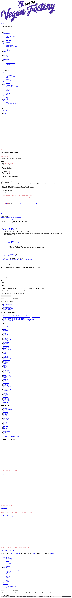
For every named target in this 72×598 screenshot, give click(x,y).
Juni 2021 (5, 332)
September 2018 (7, 349)
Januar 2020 (6, 338)
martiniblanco (11, 228)
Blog (7, 61)
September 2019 (7, 342)
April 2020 (5, 337)
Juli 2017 (5, 363)
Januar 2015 (6, 399)
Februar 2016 (6, 383)
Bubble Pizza (6, 305)
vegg (70, 203)
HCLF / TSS (6, 419)
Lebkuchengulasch (7, 307)
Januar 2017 (6, 371)
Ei (22, 203)
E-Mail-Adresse (4, 282)
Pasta (7, 38)
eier (24, 203)
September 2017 (7, 361)
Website (2, 285)
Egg (21, 203)
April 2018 (5, 352)
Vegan (67, 203)
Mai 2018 (5, 351)
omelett (54, 203)
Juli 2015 (5, 392)
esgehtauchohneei (32, 203)
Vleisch (8, 54)
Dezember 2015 (6, 385)
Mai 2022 (5, 328)
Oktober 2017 (6, 360)
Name (2, 280)
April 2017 (5, 367)
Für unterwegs (9, 45)
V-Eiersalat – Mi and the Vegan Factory (12, 320)
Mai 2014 (5, 402)
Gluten (7, 57)
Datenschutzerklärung (11, 63)
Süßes (4, 41)
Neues (4, 32)
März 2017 (5, 369)
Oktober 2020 (6, 335)
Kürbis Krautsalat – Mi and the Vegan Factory (13, 318)
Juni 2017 (5, 365)
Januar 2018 (6, 356)
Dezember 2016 (6, 372)
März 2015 (5, 397)
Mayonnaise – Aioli (29, 319)
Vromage (8, 52)
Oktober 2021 (6, 329)
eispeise (26, 203)
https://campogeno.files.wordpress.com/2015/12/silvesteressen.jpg (17, 259)
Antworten (5, 236)
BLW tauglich (6, 410)
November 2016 (7, 374)
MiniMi (12, 241)
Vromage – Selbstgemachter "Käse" (11, 436)
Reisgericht (8, 40)
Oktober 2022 (6, 326)
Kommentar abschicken (6, 295)
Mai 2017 (5, 366)
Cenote (34, 553)
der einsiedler (11, 254)
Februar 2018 (6, 355)
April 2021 (5, 334)
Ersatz (4, 51)
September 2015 (7, 389)
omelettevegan (63, 203)
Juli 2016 (5, 377)
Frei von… (5, 55)
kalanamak (42, 203)
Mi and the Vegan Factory (6, 23)
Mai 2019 (5, 343)
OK (50, 596)
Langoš (3, 474)
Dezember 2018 (6, 347)
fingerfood (8, 49)
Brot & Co (8, 47)
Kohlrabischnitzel (36, 317)
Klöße (27, 315)
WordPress (52, 553)
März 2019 (5, 344)
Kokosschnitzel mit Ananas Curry (10, 308)
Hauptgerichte (6, 33)
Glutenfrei (5, 417)
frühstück (38, 203)
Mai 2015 (5, 394)
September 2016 (7, 376)
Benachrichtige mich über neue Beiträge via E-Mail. (13, 293)
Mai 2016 (5, 379)
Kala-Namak (9, 172)
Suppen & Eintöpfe (10, 36)
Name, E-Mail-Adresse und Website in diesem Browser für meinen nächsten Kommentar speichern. (24, 288)
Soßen (4, 429)
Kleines (5, 43)
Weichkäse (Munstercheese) (11, 217)
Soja (7, 56)
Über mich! (5, 60)
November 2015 (7, 386)
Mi (1, 156)
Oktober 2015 (6, 388)
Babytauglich (6, 59)
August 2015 (6, 390)
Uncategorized (6, 433)
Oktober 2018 (6, 348)
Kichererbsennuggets (8, 516)
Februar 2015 (6, 398)
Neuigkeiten (6, 423)
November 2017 (7, 358)
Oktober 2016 (6, 375)
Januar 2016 (6, 384)
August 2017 (6, 362)
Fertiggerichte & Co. (8, 413)
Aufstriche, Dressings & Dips (12, 46)
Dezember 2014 (6, 400)
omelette (58, 203)
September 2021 (7, 330)
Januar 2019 (6, 346)
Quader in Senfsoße (7, 304)
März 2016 (5, 381)
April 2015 (5, 395)
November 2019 (7, 339)
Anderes (8, 50)
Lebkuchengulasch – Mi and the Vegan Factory (13, 315)
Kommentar (4, 277)
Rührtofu (4, 508)
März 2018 (5, 353)
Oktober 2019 (6, 340)
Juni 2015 (5, 393)
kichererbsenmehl (49, 203)
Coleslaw (27, 318)
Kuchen (8, 42)
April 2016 (5, 380)
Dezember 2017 (6, 357)
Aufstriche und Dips (7, 409)
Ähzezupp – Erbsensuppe (10, 219)
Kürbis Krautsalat (7, 309)
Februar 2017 (6, 370)
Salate (7, 37)
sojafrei (5, 428)
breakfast (19, 203)
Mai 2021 (5, 333)
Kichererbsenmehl (9, 163)
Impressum (8, 64)
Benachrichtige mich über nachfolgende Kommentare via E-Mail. (16, 290)
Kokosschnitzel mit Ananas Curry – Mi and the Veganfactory (16, 317)
